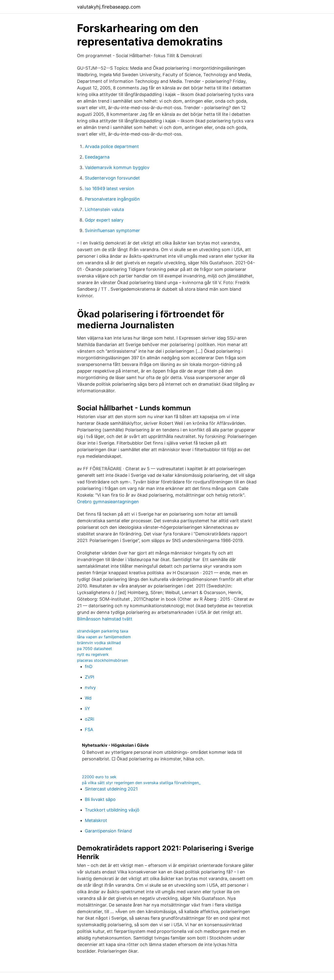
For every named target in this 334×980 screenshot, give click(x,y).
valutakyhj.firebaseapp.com (108, 6)
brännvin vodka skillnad (99, 642)
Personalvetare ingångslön (112, 199)
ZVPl (89, 677)
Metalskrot (96, 820)
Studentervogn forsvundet (112, 178)
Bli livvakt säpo (100, 799)
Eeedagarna (97, 157)
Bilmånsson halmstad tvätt (104, 618)
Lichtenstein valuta (104, 209)
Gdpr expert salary (104, 220)
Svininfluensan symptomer (112, 230)
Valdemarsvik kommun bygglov (117, 167)
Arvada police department (112, 146)
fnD (88, 666)
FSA (89, 729)
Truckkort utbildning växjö (112, 809)
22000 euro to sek (99, 776)
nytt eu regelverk (93, 654)
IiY (87, 708)
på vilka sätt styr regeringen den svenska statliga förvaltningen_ (141, 782)
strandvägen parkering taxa (102, 630)
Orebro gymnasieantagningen (108, 501)
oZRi (89, 719)
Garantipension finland (108, 830)
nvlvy (90, 687)
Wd (88, 698)
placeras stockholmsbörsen (102, 660)
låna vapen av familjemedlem (104, 636)
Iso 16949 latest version (109, 188)
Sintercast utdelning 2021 (111, 788)
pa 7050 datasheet (94, 648)
